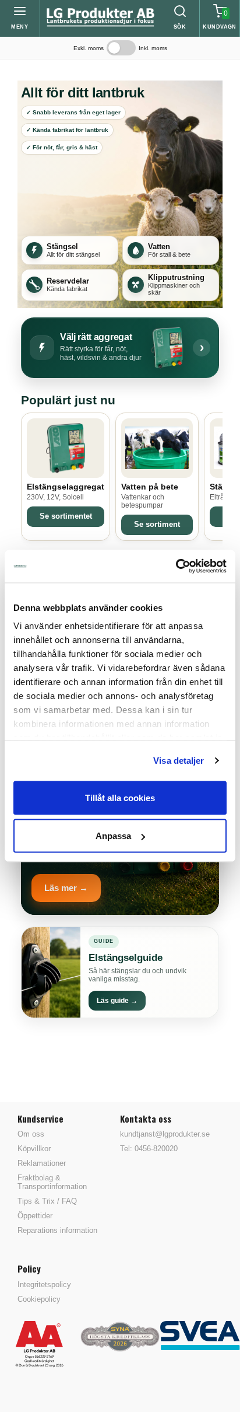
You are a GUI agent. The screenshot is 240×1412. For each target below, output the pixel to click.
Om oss (30, 1134)
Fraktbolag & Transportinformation (52, 1182)
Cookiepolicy (39, 1299)
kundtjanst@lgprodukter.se (165, 1134)
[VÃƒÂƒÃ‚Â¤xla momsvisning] (121, 47)
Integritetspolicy (44, 1284)
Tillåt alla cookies (120, 797)
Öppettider (34, 1215)
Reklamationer (41, 1163)
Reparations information (57, 1230)
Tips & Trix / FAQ (47, 1201)
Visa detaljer (178, 761)
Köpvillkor (34, 1148)
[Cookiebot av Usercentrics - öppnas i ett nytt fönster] (176, 566)
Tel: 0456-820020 (149, 1148)
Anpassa (113, 836)
